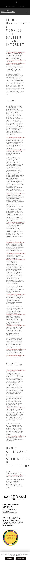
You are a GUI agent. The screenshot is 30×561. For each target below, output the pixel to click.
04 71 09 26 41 (21, 6)
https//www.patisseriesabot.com (15, 52)
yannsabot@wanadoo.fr (11, 6)
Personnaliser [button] (9, 558)
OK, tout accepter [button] (21, 558)
